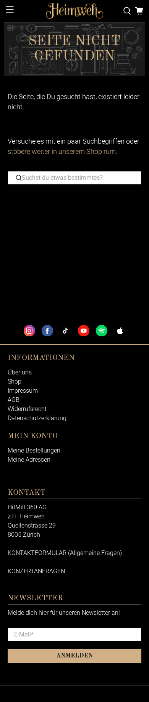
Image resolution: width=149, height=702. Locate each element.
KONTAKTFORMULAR (37, 552)
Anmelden (74, 656)
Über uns (20, 372)
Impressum (23, 390)
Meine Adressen (29, 459)
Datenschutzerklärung (37, 418)
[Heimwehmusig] (74, 11)
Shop (14, 381)
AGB (13, 399)
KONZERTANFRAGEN (36, 571)
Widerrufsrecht (27, 409)
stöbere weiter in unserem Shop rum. (62, 151)
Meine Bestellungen (34, 450)
